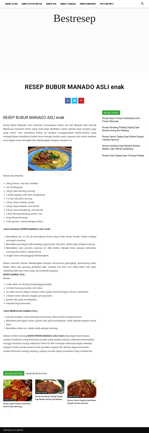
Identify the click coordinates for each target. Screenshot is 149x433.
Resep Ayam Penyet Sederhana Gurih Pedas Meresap (121, 120)
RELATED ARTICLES (14, 373)
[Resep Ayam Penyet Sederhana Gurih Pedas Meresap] (17, 390)
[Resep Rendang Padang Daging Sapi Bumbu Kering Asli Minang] (49, 387)
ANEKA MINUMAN (88, 3)
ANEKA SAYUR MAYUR (32, 3)
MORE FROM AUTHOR (36, 373)
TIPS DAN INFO (106, 3)
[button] (142, 4)
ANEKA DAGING (41, 392)
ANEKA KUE (51, 3)
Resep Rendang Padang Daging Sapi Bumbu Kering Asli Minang (120, 129)
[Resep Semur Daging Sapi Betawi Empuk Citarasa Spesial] (81, 389)
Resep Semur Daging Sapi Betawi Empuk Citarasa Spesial (123, 138)
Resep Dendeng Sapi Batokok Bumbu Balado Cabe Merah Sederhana (121, 147)
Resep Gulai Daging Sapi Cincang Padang (123, 155)
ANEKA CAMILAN (68, 3)
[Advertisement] (74, 52)
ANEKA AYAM (11, 3)
